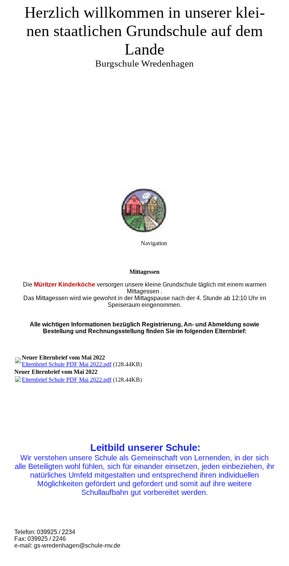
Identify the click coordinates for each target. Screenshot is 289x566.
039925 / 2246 (46, 539)
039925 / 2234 (56, 532)
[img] (144, 94)
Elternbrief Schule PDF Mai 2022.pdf (66, 364)
